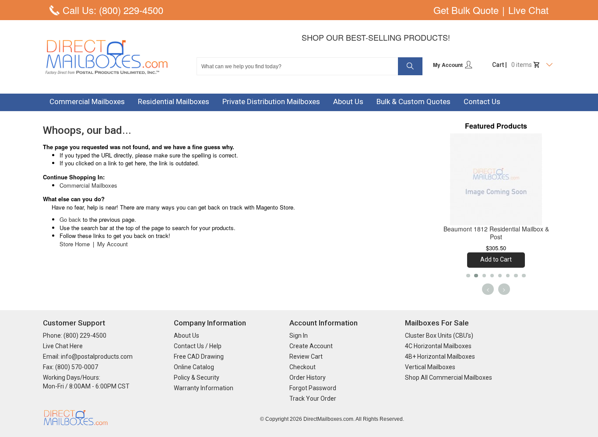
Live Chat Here (63, 346)
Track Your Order (312, 398)
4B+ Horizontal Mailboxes (440, 356)
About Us (186, 335)
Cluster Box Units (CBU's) (439, 335)
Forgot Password (312, 388)
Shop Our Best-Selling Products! (376, 37)
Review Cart (306, 356)
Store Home (75, 244)
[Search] (410, 66)
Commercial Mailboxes (88, 185)
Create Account (311, 346)
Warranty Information (203, 388)
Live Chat (528, 10)
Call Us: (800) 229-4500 (113, 10)
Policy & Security (196, 377)
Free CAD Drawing (199, 356)
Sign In (298, 335)
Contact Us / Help (198, 346)
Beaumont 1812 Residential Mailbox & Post (496, 232)
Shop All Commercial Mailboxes (448, 377)
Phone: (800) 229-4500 (74, 335)
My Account (448, 65)
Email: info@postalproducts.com (88, 356)
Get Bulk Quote (466, 10)
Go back (70, 219)
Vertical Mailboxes (430, 367)
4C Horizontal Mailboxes (438, 346)
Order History (307, 377)
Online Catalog (194, 367)
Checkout (302, 367)
